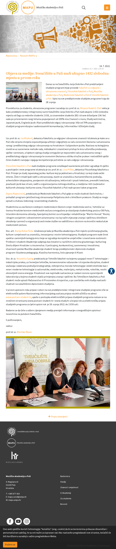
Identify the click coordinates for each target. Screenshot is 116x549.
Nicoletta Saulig (25, 258)
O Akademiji (65, 493)
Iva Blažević (27, 138)
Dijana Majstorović (15, 193)
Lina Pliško (68, 169)
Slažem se (10, 544)
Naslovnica (11, 55)
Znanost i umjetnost (69, 487)
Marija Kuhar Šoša (24, 231)
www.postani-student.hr (18, 297)
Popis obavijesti (59, 416)
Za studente (65, 498)
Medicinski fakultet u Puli (76, 95)
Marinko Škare (24, 332)
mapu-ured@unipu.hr (17, 496)
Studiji (63, 481)
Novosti (63, 504)
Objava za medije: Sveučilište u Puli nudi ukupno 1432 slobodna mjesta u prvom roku (57, 75)
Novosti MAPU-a (28, 55)
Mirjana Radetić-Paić (90, 108)
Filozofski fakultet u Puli (80, 91)
